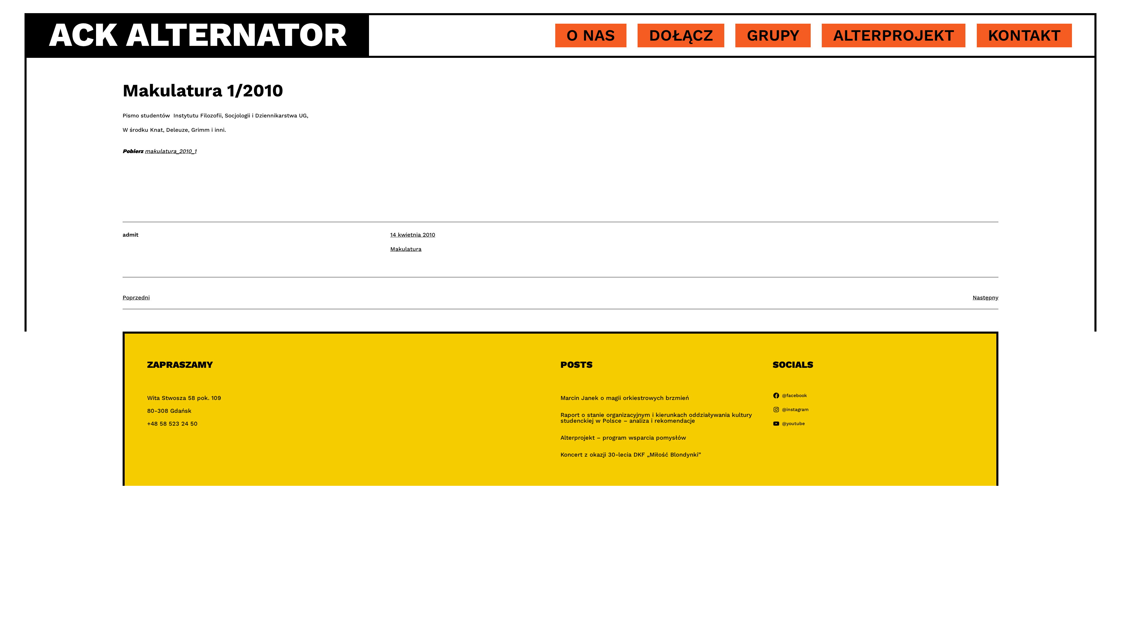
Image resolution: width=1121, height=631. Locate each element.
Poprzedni (136, 297)
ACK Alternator (198, 34)
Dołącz (681, 35)
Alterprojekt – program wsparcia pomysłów (623, 438)
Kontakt (1024, 35)
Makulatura (406, 249)
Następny (985, 297)
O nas (590, 35)
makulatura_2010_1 (170, 151)
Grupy (773, 35)
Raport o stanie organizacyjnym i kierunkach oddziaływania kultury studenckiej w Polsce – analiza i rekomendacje (656, 418)
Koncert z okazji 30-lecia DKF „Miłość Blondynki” (630, 454)
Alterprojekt (893, 35)
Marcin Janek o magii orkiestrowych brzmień (624, 398)
